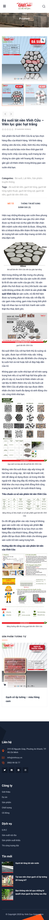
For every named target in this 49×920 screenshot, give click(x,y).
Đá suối (18, 178)
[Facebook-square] (11, 770)
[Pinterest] (18, 770)
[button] (42, 40)
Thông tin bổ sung (30, 203)
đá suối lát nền (16, 187)
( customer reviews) (23, 129)
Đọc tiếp (5, 685)
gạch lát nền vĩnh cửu (17, 194)
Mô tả (11, 203)
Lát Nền (27, 178)
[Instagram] (25, 770)
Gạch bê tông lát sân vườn (27, 863)
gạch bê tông (30, 187)
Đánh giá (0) (24, 207)
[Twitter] (5, 770)
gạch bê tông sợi (27, 191)
